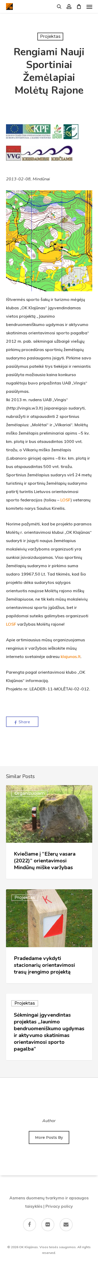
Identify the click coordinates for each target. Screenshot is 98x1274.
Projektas (50, 36)
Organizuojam (29, 793)
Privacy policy (59, 1206)
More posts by (49, 1137)
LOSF (65, 499)
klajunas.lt (70, 656)
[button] (89, 6)
